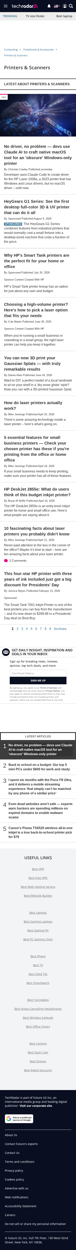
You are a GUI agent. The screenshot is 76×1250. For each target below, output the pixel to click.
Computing (11, 49)
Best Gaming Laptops (38, 921)
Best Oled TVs (38, 974)
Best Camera (38, 1043)
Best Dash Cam (38, 1052)
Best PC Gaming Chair (38, 939)
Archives (60, 629)
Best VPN (38, 869)
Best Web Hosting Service (38, 887)
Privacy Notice (53, 690)
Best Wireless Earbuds (38, 1018)
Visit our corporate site (36, 1106)
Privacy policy (14, 1170)
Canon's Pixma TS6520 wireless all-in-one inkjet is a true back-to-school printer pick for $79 (41, 832)
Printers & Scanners (16, 55)
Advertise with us (16, 1188)
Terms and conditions (19, 1162)
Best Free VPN (38, 878)
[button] (71, 6)
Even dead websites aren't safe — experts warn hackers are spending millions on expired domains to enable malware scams (41, 810)
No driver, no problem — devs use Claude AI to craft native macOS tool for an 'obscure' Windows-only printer (40, 749)
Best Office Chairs (38, 1026)
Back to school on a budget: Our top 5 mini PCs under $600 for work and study (39, 767)
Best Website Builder (38, 896)
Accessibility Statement (20, 1206)
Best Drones (38, 1061)
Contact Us (12, 1153)
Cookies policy (14, 1179)
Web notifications (16, 1197)
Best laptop (64, 16)
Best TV (38, 965)
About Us (11, 1135)
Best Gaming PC (38, 930)
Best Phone (38, 956)
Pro (4, 97)
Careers (10, 1215)
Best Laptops (38, 913)
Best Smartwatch (38, 983)
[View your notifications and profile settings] (49, 6)
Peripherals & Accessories (38, 49)
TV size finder (35, 16)
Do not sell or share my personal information (35, 1224)
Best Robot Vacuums (38, 1070)
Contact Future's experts (21, 1144)
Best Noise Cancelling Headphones (38, 1009)
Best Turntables (38, 1000)
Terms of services (49, 687)
